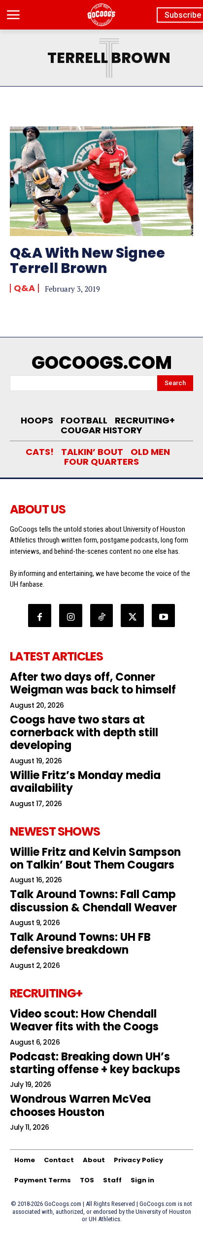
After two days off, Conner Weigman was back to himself (93, 683)
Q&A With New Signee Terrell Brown (87, 260)
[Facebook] (39, 615)
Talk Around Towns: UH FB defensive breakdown (80, 944)
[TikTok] (101, 615)
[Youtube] (163, 615)
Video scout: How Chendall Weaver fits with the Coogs (84, 1020)
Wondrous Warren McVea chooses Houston (80, 1105)
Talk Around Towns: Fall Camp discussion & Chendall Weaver (93, 901)
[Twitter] (132, 615)
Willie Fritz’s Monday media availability (85, 782)
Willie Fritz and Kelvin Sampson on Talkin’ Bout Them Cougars (95, 858)
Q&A (24, 288)
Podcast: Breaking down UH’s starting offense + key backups (95, 1063)
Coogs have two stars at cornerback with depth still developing (84, 732)
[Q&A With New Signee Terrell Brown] (101, 181)
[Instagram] (70, 615)
